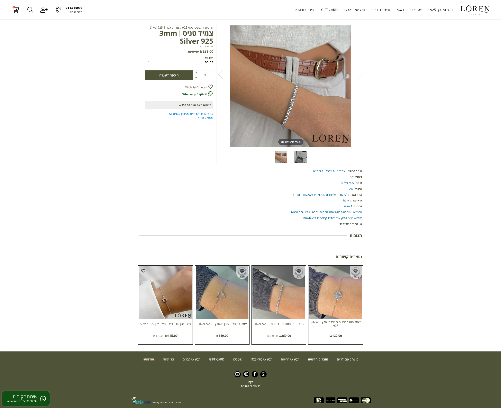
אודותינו (148, 359)
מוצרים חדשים (317, 359)
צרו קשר (168, 359)
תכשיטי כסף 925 (441, 9)
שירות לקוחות (75, 12)
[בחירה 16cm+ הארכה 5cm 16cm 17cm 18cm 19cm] (179, 60)
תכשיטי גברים (382, 9)
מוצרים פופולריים (304, 9)
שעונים (417, 9)
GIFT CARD (329, 9)
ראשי (400, 9)
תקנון (250, 382)
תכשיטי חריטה (355, 9)
